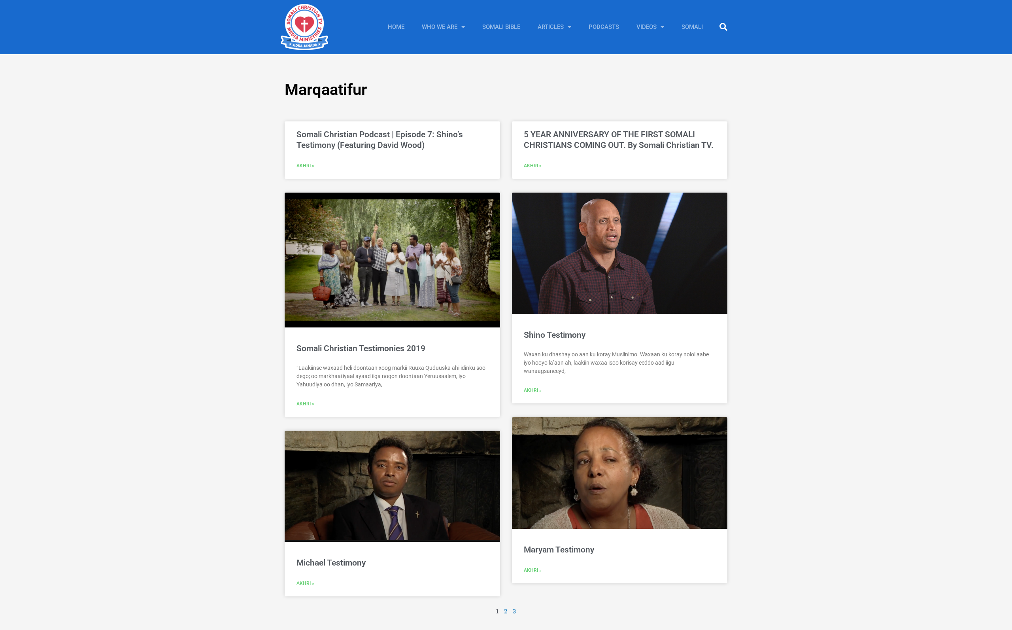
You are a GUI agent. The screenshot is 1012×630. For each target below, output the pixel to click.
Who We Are (439, 26)
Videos (646, 26)
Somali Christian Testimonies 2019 (360, 348)
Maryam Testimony (559, 549)
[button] (723, 27)
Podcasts (604, 26)
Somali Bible (501, 26)
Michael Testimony (331, 563)
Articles (551, 26)
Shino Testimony (554, 335)
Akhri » (305, 165)
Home (396, 26)
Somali (692, 26)
